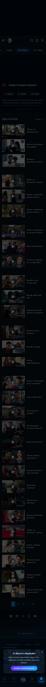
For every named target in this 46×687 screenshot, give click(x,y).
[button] (41, 652)
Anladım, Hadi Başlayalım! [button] (24, 668)
